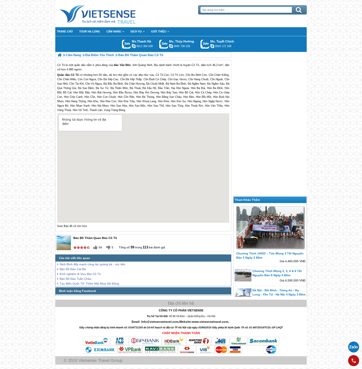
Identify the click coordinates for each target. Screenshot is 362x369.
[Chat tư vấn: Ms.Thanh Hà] (134, 46)
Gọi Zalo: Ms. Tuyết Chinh (205, 44)
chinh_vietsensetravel (212, 46)
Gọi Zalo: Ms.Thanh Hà (126, 44)
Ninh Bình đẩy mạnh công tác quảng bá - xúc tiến (92, 264)
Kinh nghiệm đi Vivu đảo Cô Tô (80, 274)
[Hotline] (353, 360)
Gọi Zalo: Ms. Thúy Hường (163, 44)
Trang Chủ (108, 13)
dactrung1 (171, 46)
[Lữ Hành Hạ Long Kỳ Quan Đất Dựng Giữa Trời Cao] (60, 55)
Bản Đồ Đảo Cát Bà (73, 269)
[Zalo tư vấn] (353, 347)
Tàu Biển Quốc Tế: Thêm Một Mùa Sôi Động (89, 283)
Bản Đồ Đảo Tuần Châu (75, 278)
